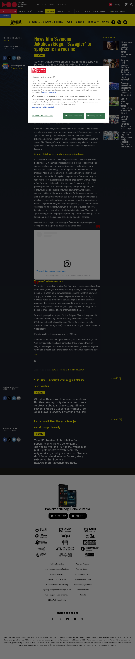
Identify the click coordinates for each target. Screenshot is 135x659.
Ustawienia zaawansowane (42, 115)
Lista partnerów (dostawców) (43, 107)
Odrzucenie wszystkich (74, 116)
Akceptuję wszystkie (95, 116)
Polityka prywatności (48, 92)
